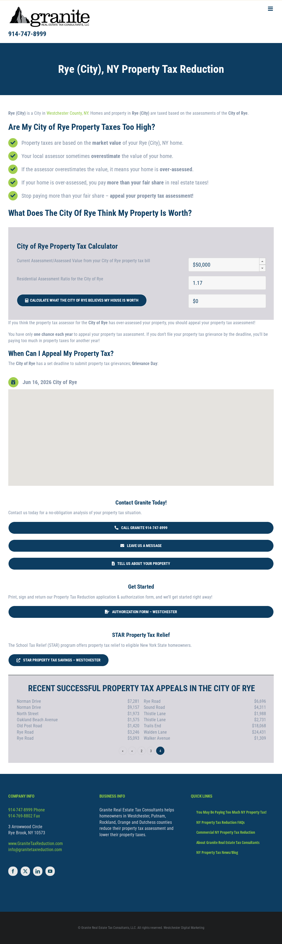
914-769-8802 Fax (24, 816)
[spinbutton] (227, 265)
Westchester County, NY (67, 113)
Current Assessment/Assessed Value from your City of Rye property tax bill (83, 260)
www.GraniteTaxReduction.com (35, 843)
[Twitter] (25, 871)
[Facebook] (13, 871)
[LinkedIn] (37, 871)
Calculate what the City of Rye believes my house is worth (83, 300)
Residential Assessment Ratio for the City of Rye (60, 278)
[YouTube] (50, 871)
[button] (262, 261)
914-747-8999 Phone (26, 809)
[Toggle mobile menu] (271, 9)
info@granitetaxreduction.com (35, 849)
